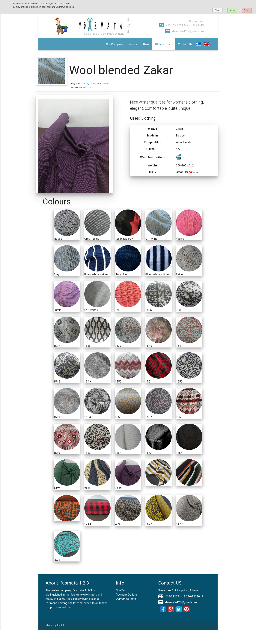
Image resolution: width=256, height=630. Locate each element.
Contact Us (185, 44)
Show (217, 10)
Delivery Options (126, 598)
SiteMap (121, 590)
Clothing (85, 83)
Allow (232, 10)
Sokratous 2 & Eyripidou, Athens (178, 590)
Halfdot (61, 625)
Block (247, 10)
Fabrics (133, 44)
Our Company (114, 44)
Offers (163, 44)
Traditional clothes (100, 83)
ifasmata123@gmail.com (184, 31)
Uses (146, 44)
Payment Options (127, 594)
